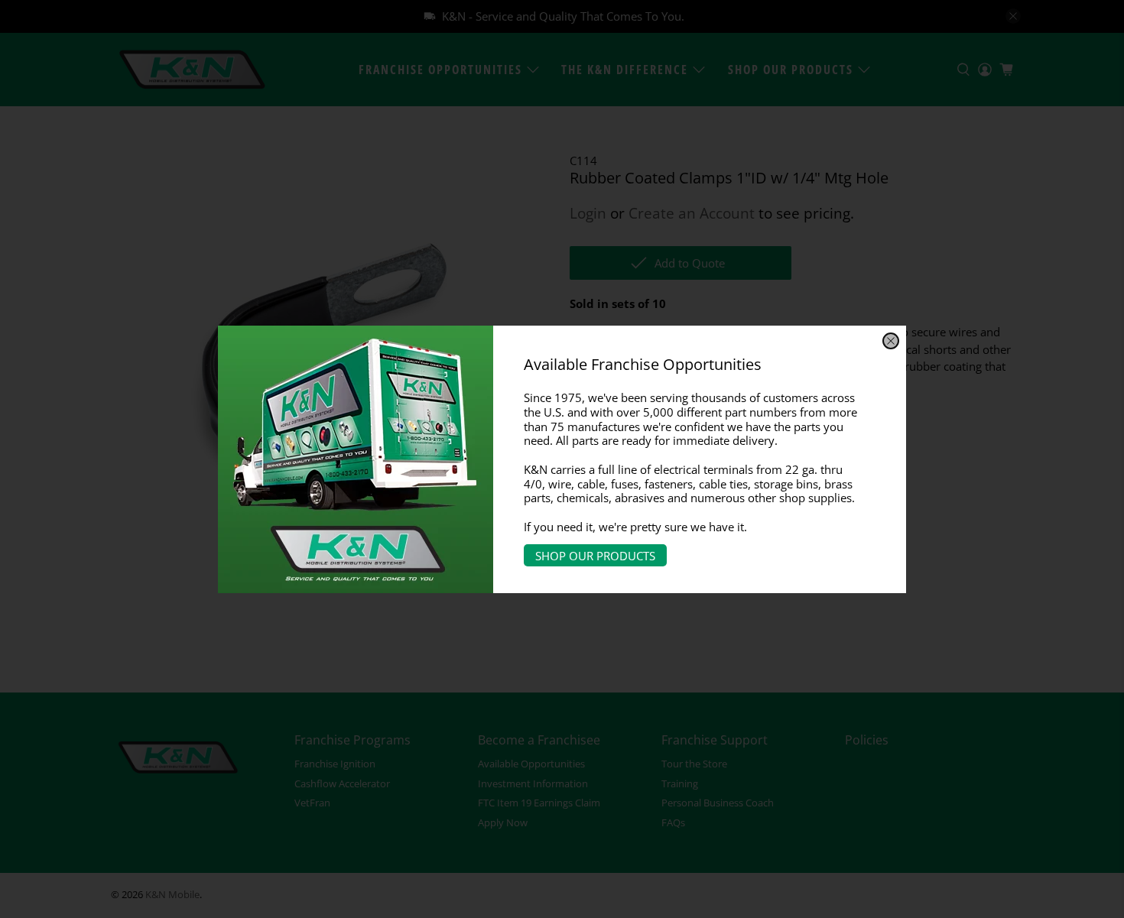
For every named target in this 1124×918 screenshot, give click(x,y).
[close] (890, 341)
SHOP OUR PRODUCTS (595, 555)
